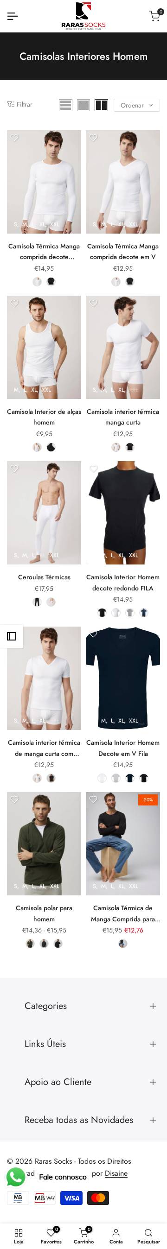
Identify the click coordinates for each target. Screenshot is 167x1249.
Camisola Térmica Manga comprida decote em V (123, 251)
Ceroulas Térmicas (44, 577)
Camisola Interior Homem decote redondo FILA (123, 582)
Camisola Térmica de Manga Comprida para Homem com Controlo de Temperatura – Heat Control (123, 914)
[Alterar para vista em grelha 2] (101, 105)
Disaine (116, 1173)
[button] (14, 138)
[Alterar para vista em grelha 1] (83, 105)
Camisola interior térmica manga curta (123, 417)
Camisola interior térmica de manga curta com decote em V (44, 749)
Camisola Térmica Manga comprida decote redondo (44, 252)
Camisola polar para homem (44, 913)
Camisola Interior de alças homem (44, 417)
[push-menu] (12, 16)
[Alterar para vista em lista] (65, 105)
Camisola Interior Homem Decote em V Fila (123, 748)
